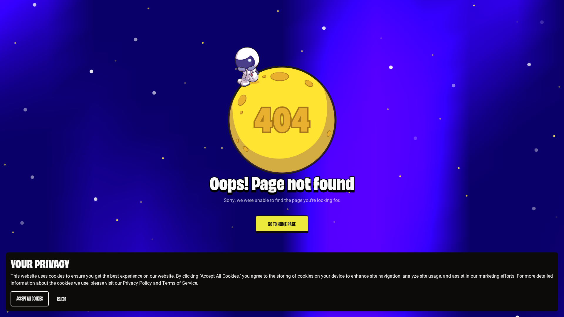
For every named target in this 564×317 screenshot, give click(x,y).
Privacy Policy (137, 283)
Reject (61, 298)
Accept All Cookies (29, 298)
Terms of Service (179, 283)
